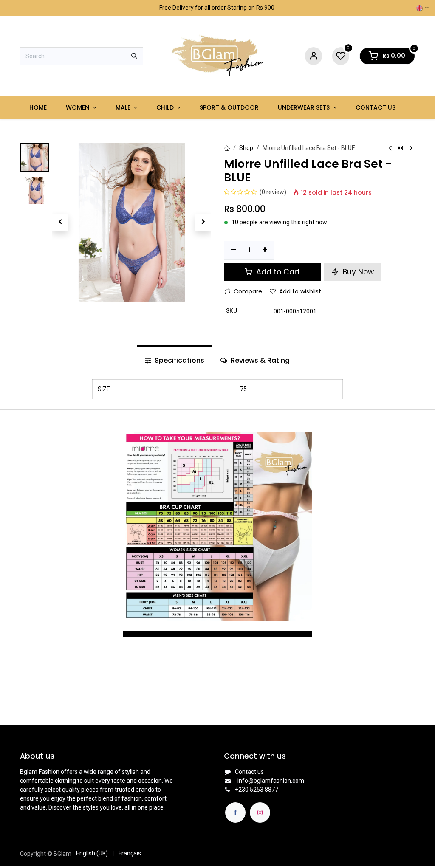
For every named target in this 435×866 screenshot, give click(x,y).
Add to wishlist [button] (300, 291)
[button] (60, 222)
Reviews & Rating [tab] (259, 360)
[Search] (134, 56)
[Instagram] (260, 812)
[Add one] (265, 250)
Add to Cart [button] (277, 272)
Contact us (249, 771)
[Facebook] (235, 812)
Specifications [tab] (178, 360)
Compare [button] (248, 291)
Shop (246, 147)
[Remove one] (233, 250)
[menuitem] (38, 107)
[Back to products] (400, 148)
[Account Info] (313, 56)
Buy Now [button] (357, 272)
